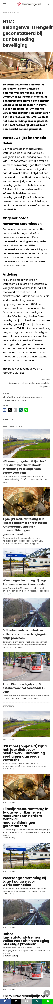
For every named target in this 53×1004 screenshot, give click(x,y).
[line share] (26, 410)
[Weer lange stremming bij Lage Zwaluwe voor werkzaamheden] (26, 562)
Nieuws (17, 12)
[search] (48, 4)
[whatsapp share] (21, 410)
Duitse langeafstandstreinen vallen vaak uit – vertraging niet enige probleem (25, 634)
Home (5, 740)
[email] (26, 1001)
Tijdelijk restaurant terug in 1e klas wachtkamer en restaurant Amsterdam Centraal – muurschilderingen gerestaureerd (25, 526)
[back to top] (46, 993)
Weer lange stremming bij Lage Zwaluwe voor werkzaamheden (24, 582)
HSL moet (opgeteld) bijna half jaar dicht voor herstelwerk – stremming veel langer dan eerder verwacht (24, 467)
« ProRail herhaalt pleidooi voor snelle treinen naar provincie (22, 398)
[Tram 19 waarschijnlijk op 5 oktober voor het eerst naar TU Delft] (26, 666)
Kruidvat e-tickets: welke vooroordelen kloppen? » (29, 384)
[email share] (15, 410)
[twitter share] (10, 410)
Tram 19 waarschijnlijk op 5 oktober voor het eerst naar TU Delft (24, 688)
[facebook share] (4, 410)
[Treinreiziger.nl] (29, 4)
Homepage (7, 12)
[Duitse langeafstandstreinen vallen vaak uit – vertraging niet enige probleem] (26, 612)
